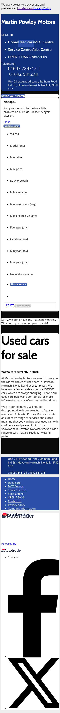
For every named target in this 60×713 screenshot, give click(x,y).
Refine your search (13, 96)
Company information (22, 508)
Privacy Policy (42, 8)
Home (12, 479)
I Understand (25, 8)
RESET (10, 305)
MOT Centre (15, 486)
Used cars (14, 483)
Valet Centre (16, 494)
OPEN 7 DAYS (16, 497)
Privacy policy (16, 505)
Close (7, 122)
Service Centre (17, 490)
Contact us (15, 501)
